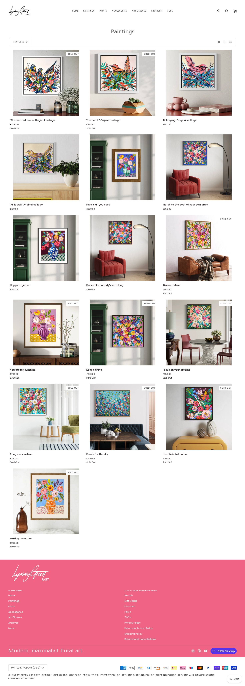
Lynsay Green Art (22, 675)
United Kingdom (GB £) (26, 667)
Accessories (15, 612)
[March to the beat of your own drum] (199, 167)
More (11, 628)
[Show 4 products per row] (231, 42)
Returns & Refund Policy (138, 628)
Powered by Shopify (21, 678)
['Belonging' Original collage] (199, 83)
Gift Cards (130, 601)
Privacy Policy (132, 622)
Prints (11, 606)
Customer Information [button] (140, 590)
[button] (89, 11)
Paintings (13, 601)
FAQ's (127, 612)
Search (128, 595)
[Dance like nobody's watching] (122, 248)
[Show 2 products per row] (219, 42)
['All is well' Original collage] (46, 167)
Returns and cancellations (140, 639)
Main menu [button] (15, 590)
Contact (129, 606)
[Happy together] (46, 248)
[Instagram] (199, 650)
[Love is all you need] (122, 167)
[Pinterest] (193, 650)
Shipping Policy (133, 633)
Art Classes (15, 617)
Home (12, 595)
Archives (13, 622)
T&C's (128, 617)
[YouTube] (205, 650)
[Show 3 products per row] (225, 42)
